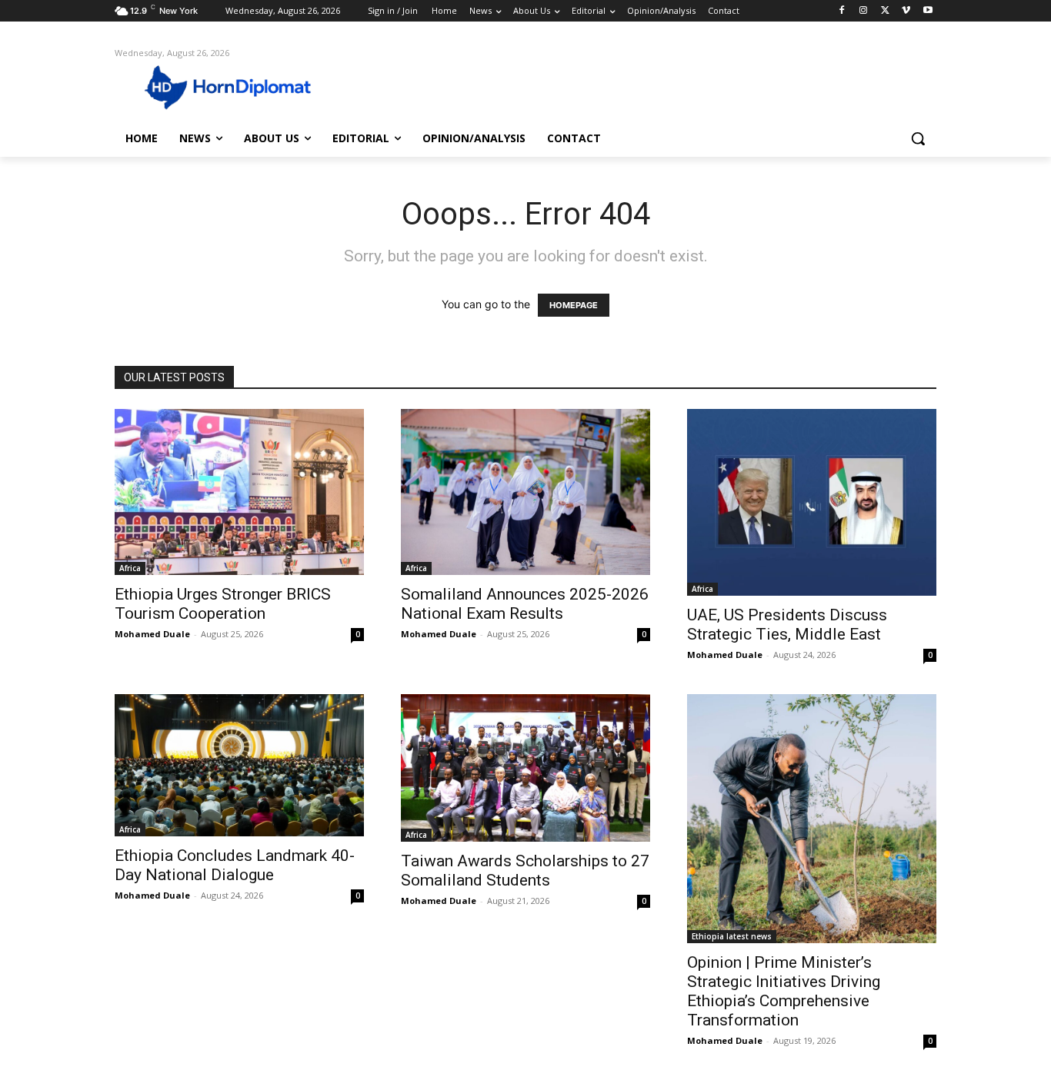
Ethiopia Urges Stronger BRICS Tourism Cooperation (223, 604)
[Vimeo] (906, 11)
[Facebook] (842, 11)
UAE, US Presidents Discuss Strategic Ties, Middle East (787, 624)
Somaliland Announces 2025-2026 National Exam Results (525, 604)
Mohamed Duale (152, 634)
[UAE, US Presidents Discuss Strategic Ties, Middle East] (811, 502)
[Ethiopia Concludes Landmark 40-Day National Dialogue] (239, 765)
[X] (885, 11)
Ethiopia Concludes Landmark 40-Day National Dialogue (235, 865)
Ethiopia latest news (732, 936)
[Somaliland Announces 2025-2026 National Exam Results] (525, 492)
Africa (130, 568)
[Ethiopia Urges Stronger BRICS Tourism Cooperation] (239, 492)
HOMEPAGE (573, 305)
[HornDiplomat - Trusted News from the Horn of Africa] (238, 86)
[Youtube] (927, 11)
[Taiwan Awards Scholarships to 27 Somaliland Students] (525, 767)
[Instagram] (863, 11)
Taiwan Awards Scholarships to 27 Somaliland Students (525, 870)
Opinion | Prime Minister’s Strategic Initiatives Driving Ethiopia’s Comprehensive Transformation (783, 991)
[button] (917, 138)
